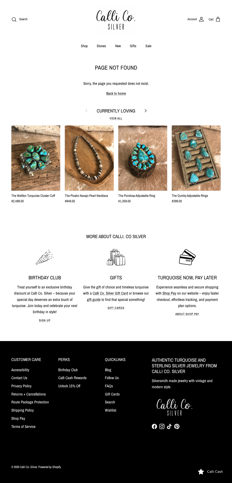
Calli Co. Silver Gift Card (110, 293)
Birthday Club (68, 369)
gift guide (94, 299)
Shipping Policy (22, 410)
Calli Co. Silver (28, 467)
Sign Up (45, 320)
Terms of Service (23, 426)
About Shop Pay (187, 314)
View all (116, 118)
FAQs (109, 385)
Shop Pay (169, 293)
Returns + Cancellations (28, 394)
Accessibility (20, 369)
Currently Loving (116, 111)
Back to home (116, 93)
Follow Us (112, 377)
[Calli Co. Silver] (116, 19)
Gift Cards (116, 308)
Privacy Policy (21, 385)
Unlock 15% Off (69, 385)
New (118, 45)
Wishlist (110, 410)
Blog (108, 369)
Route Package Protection (30, 402)
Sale (148, 45)
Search (110, 402)
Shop (84, 45)
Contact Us (19, 377)
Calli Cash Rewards (72, 377)
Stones (101, 45)
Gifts (133, 45)
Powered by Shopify (49, 467)
